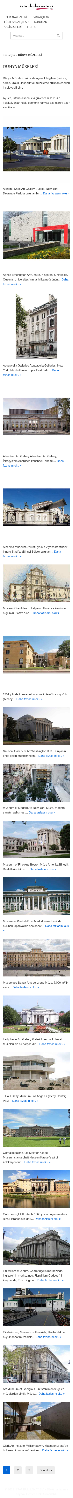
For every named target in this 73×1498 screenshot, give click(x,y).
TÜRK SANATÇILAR (16, 22)
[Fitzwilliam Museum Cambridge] (36, 1246)
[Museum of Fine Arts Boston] (36, 839)
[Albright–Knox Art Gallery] (36, 149)
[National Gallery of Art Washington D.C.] (36, 726)
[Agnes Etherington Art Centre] (36, 235)
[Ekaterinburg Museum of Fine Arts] (36, 1307)
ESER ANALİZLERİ (15, 17)
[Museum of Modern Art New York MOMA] (36, 783)
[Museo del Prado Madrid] (36, 896)
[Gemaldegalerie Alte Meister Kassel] (36, 1128)
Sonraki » (46, 1470)
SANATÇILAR (41, 17)
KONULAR (40, 22)
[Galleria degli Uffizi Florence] (36, 1189)
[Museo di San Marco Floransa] (36, 583)
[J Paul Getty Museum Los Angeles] (36, 1071)
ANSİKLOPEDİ (13, 26)
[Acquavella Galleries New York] (36, 325)
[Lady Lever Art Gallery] (36, 1014)
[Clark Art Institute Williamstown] (36, 1421)
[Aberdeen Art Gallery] (36, 416)
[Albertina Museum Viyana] (36, 507)
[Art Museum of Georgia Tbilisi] (36, 1364)
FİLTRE (31, 26)
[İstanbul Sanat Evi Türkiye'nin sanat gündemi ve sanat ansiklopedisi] (36, 7)
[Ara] (58, 35)
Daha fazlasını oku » (56, 193)
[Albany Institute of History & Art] (36, 654)
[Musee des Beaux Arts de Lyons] (36, 957)
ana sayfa (9, 55)
